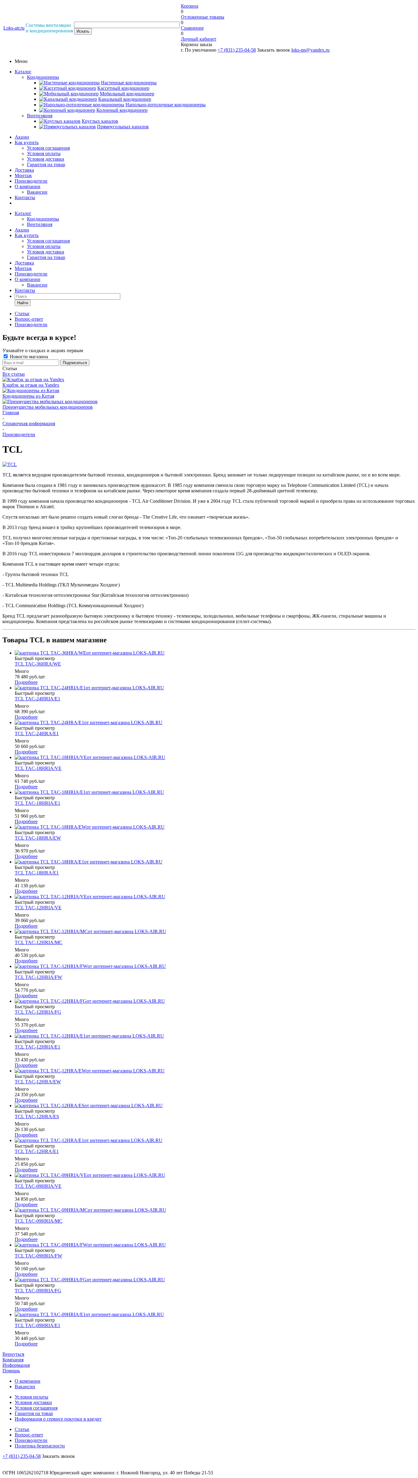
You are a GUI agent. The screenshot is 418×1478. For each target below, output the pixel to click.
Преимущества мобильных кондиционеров (47, 407)
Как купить (27, 142)
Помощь (11, 1370)
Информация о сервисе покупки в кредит (58, 1418)
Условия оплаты (44, 153)
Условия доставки (45, 159)
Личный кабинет (198, 39)
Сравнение (192, 28)
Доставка (24, 170)
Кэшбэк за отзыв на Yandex (30, 385)
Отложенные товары (202, 17)
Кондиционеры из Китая (28, 396)
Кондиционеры (43, 77)
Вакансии (37, 192)
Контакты (25, 197)
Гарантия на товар (46, 164)
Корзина (189, 6)
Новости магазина (28, 356)
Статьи (22, 1429)
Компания (13, 1359)
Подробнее (26, 682)
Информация (16, 1365)
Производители (31, 181)
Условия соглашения (48, 148)
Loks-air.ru (13, 28)
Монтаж (23, 175)
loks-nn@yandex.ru (310, 50)
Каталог (23, 71)
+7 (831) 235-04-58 (237, 50)
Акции (22, 137)
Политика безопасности (40, 1445)
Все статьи (13, 374)
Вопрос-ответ (29, 1434)
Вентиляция (39, 115)
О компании (27, 186)
